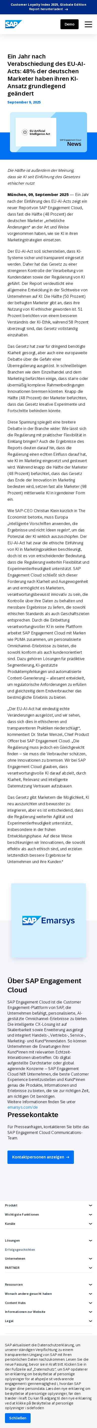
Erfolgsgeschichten (20, 1250)
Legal (9, 1321)
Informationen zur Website (25, 1312)
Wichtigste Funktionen (22, 1214)
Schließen (17, 1418)
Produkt (11, 1205)
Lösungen (12, 1240)
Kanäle (10, 1224)
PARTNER (12, 1268)
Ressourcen (14, 1284)
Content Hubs (15, 1303)
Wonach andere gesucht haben (28, 1294)
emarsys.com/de (22, 1107)
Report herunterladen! (46, 9)
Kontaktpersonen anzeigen (38, 1157)
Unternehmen (15, 1258)
